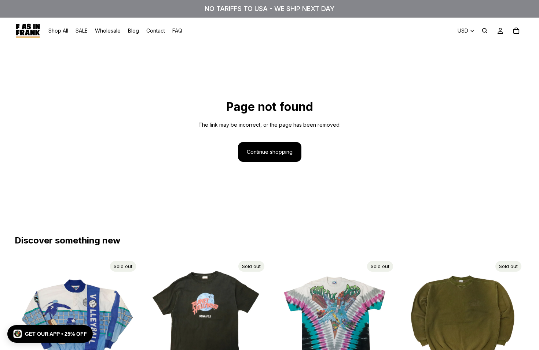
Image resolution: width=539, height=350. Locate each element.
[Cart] (516, 31)
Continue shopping (270, 152)
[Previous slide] (26, 320)
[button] (50, 334)
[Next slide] (128, 320)
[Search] (485, 31)
